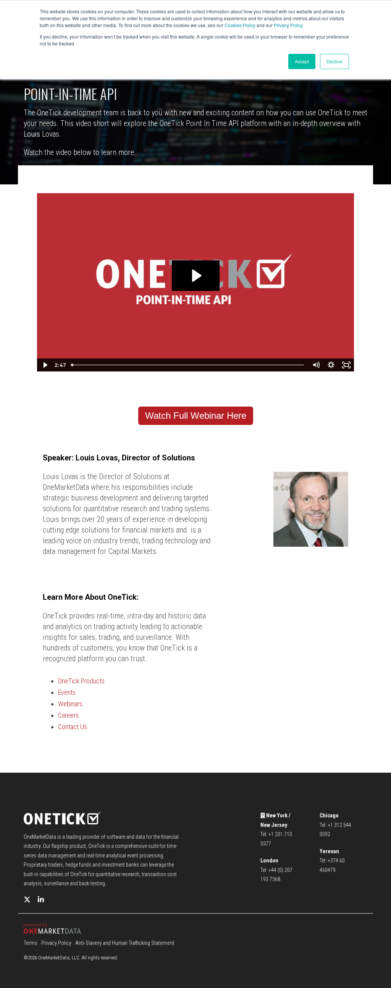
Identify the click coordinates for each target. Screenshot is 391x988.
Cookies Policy (240, 25)
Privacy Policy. (289, 25)
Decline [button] (334, 61)
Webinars (70, 704)
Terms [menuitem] (30, 943)
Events (67, 692)
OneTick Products (81, 681)
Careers (68, 715)
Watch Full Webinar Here (195, 415)
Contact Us (72, 727)
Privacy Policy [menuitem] (56, 943)
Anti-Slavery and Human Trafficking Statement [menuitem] (124, 943)
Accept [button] (302, 61)
